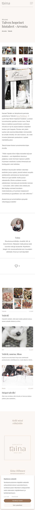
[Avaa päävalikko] (31, 3)
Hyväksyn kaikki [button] (17, 501)
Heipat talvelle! (9, 392)
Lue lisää (6, 497)
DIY (3, 350)
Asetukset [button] (15, 497)
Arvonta (4, 31)
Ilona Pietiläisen (22, 116)
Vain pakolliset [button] (17, 505)
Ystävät (10, 31)
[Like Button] (16, 266)
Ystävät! (5, 315)
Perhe (3, 388)
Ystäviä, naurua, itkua (12, 354)
